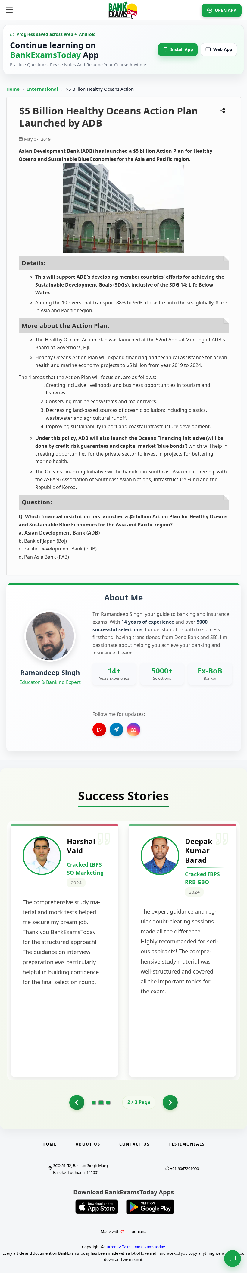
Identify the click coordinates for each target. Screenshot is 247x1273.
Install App (181, 49)
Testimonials (187, 1144)
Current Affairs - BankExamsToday (134, 1246)
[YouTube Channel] (99, 729)
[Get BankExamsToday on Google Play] (150, 1206)
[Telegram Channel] (116, 729)
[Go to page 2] (101, 1102)
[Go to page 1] (76, 1102)
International (43, 89)
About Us (88, 1144)
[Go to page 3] (108, 1102)
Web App (222, 49)
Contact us (134, 1144)
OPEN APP (225, 10)
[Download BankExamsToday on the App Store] (97, 1206)
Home (13, 89)
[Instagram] (133, 729)
